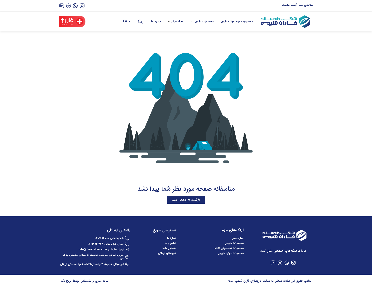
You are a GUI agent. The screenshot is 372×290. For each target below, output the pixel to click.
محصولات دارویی (204, 21)
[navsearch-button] (140, 21)
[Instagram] (293, 263)
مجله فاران (177, 21)
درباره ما (156, 21)
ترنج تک (66, 280)
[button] (124, 21)
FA (125, 21)
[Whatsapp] (286, 263)
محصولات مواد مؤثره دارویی (236, 21)
